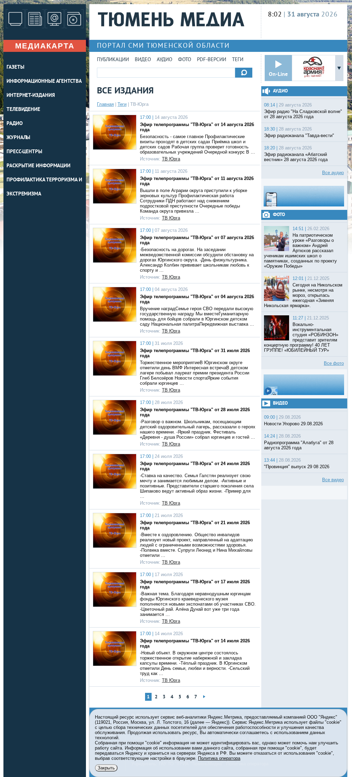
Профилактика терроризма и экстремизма (44, 187)
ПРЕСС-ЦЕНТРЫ (24, 152)
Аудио (164, 60)
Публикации (113, 60)
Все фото (334, 363)
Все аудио (333, 172)
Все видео (333, 479)
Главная (105, 104)
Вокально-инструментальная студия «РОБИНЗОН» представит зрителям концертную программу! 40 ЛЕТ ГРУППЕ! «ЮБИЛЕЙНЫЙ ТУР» (301, 337)
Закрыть (106, 767)
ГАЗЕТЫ (15, 67)
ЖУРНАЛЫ (18, 138)
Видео (143, 60)
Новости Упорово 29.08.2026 (293, 423)
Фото (184, 60)
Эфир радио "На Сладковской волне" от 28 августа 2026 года (303, 114)
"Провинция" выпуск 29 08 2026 (296, 466)
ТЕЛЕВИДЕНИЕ (23, 109)
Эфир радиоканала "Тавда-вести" (299, 135)
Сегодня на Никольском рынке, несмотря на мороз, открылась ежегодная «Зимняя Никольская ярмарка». (303, 295)
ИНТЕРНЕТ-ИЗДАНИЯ (31, 95)
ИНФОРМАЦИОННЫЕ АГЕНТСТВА (44, 81)
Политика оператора (219, 758)
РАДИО (15, 124)
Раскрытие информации (38, 166)
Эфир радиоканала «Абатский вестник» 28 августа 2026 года (296, 157)
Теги (237, 60)
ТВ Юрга (171, 158)
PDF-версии (211, 60)
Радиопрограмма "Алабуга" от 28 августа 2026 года (298, 445)
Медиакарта (45, 46)
